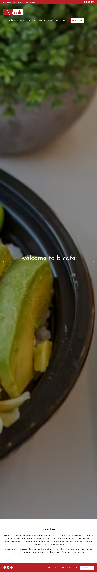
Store (75, 567)
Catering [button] (31, 20)
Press (57, 567)
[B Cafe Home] (13, 12)
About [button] (39, 20)
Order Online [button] (77, 20)
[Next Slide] (93, 261)
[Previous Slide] (4, 261)
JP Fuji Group (48, 567)
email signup (86, 567)
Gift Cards (66, 567)
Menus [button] (22, 20)
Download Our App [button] (51, 20)
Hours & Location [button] (11, 20)
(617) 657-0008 (30, 2)
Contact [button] (65, 20)
